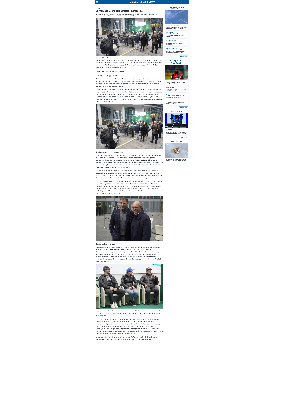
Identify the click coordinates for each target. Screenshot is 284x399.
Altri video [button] (184, 137)
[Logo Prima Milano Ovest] (142, 2)
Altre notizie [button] (183, 56)
